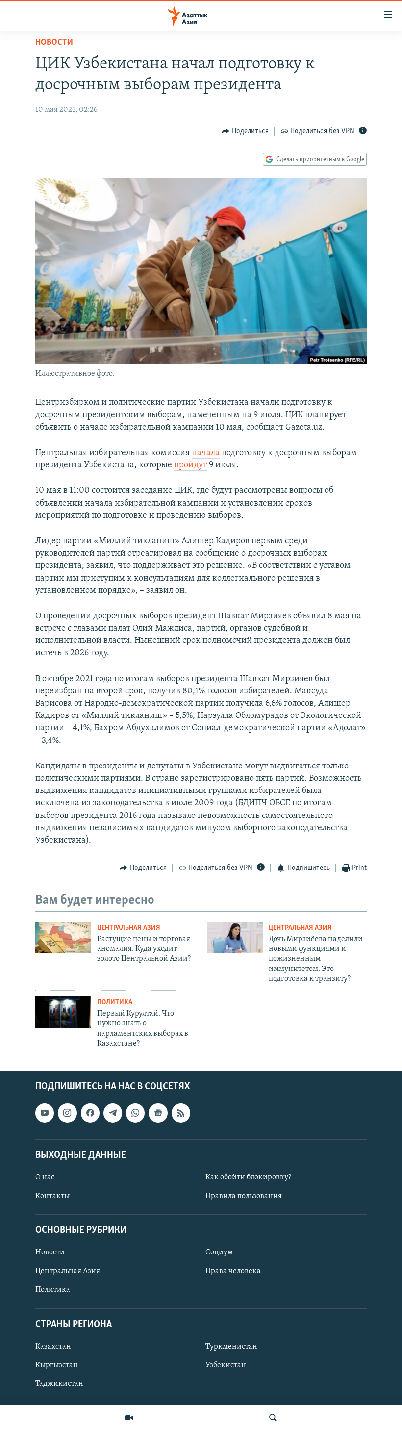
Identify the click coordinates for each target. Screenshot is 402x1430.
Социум (219, 1253)
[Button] (245, 131)
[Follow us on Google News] (158, 1113)
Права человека (233, 1272)
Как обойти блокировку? (248, 1177)
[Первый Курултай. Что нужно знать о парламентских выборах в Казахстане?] (63, 1012)
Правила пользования (243, 1196)
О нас (44, 1177)
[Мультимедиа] (129, 1417)
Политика (114, 1002)
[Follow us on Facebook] (90, 1113)
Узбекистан (225, 1365)
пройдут (190, 465)
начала (206, 453)
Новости (54, 42)
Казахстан (53, 1347)
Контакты (52, 1196)
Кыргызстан (56, 1365)
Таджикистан (59, 1384)
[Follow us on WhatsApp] (135, 1113)
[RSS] (181, 1113)
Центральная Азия (128, 928)
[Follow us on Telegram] (112, 1113)
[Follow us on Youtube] (44, 1113)
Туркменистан (231, 1347)
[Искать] (273, 1417)
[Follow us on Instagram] (67, 1113)
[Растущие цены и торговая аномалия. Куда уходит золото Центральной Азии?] (63, 937)
